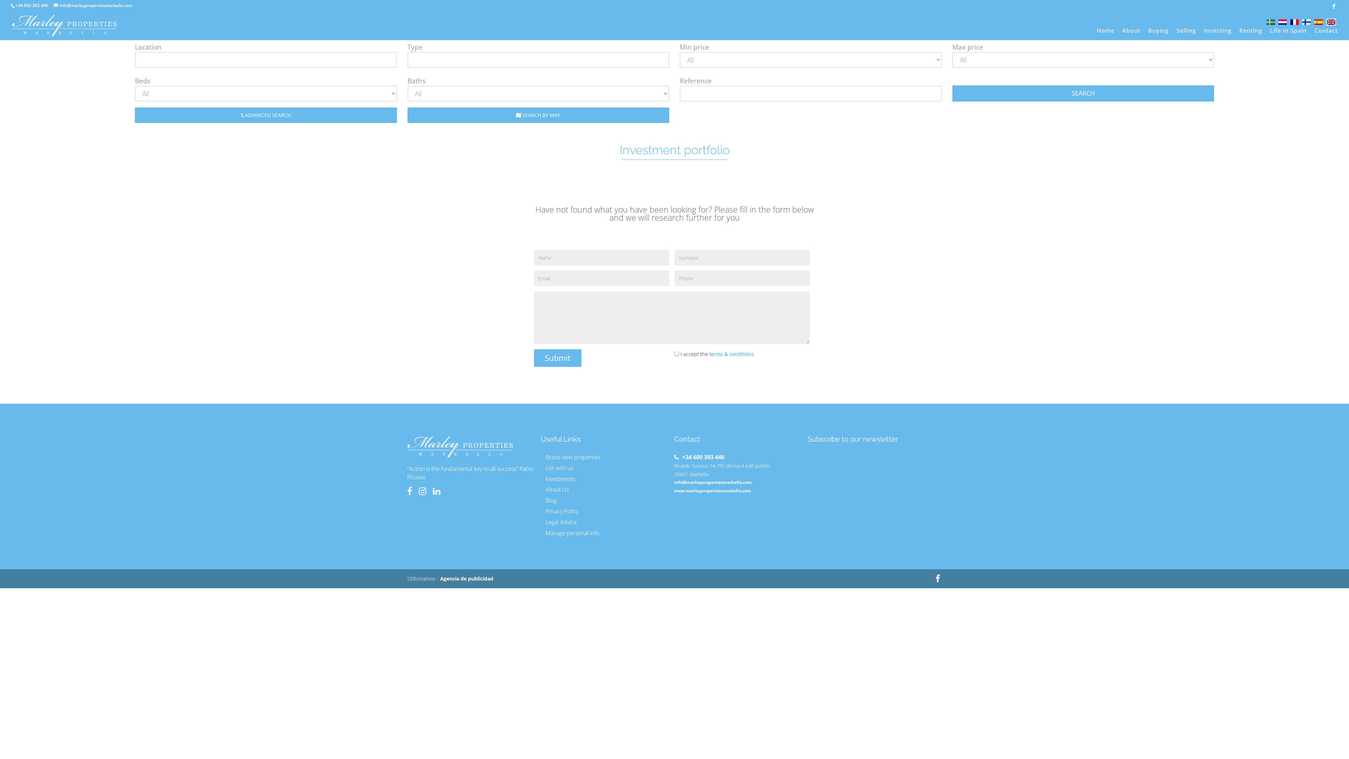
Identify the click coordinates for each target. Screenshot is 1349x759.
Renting (1250, 31)
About (1131, 31)
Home (1105, 31)
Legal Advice (561, 522)
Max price (967, 47)
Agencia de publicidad (466, 578)
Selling (1186, 31)
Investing (1218, 31)
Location (148, 47)
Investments (560, 479)
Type (415, 47)
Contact (1326, 31)
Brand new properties (573, 457)
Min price (694, 47)
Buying (1158, 31)
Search (1083, 93)
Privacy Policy (562, 511)
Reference (696, 80)
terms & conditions (731, 354)
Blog (551, 500)
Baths (416, 80)
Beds (142, 80)
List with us (559, 468)
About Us (557, 489)
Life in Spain (1288, 31)
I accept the (716, 354)
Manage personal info (572, 533)
